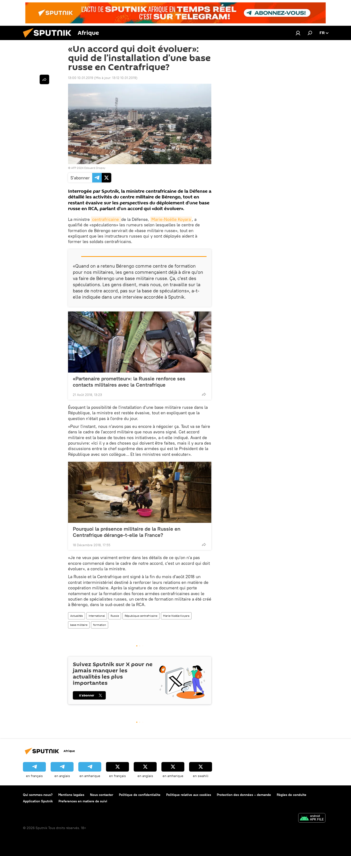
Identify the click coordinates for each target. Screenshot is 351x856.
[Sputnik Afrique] (49, 39)
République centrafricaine (141, 615)
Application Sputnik (38, 801)
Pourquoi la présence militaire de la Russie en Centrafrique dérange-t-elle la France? (127, 532)
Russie (115, 615)
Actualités (76, 615)
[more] (204, 394)
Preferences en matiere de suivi (82, 801)
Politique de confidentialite (139, 795)
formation (99, 625)
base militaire (78, 625)
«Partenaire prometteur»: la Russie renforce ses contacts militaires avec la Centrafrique (129, 381)
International (97, 615)
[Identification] (298, 33)
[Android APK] (312, 818)
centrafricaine (106, 219)
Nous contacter (101, 795)
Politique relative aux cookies (188, 795)
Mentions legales (71, 795)
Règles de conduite (291, 795)
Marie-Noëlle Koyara (171, 219)
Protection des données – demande (244, 795)
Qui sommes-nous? (38, 795)
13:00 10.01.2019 (80, 78)
